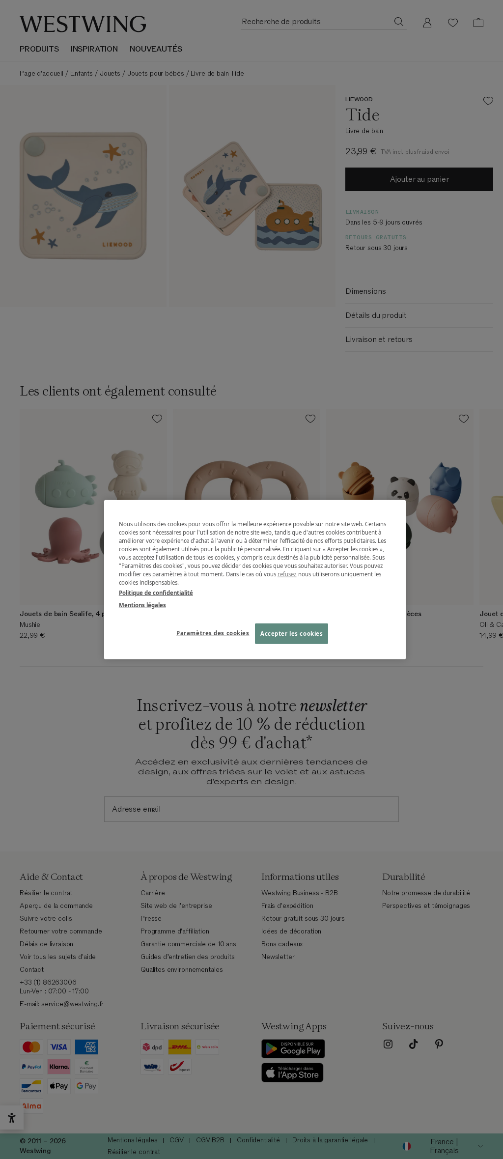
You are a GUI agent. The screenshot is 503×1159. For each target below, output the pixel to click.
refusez (287, 574)
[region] (255, 579)
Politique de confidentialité (156, 592)
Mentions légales (142, 605)
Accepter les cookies (291, 633)
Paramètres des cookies (213, 633)
